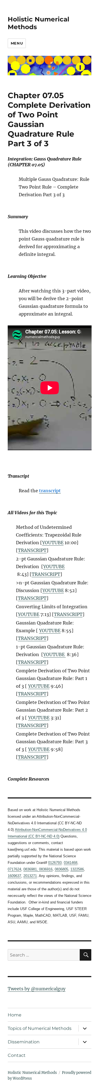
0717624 (14, 869)
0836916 (45, 869)
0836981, (30, 869)
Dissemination (24, 1041)
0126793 (55, 863)
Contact (17, 1055)
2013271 (30, 876)
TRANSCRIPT (32, 550)
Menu (17, 43)
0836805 (61, 869)
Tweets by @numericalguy (36, 988)
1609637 (14, 876)
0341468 (70, 863)
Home (14, 1015)
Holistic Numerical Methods (32, 1072)
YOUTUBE (53, 542)
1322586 (77, 869)
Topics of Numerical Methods (40, 1028)
